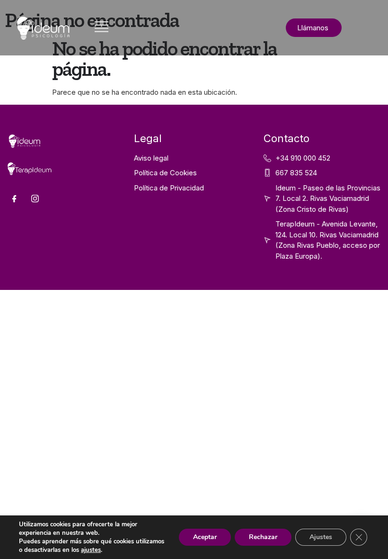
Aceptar (205, 536)
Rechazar (263, 536)
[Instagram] (35, 198)
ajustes (91, 550)
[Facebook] (14, 198)
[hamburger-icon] (101, 27)
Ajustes (320, 536)
